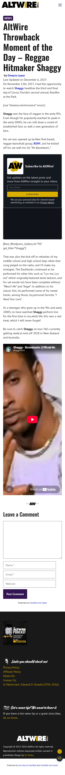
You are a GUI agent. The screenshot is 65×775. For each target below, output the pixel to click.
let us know (10, 718)
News (8, 18)
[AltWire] (20, 4)
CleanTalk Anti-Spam (38, 602)
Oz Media (28, 755)
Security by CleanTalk (27, 765)
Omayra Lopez (16, 75)
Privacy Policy (11, 667)
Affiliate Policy (12, 672)
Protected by (32, 602)
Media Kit (9, 676)
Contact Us (9, 680)
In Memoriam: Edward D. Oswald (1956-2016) (31, 684)
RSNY (37, 143)
